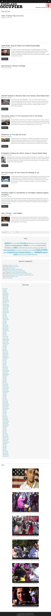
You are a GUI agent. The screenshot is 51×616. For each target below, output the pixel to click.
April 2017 (5, 364)
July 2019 (4, 332)
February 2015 (5, 401)
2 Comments (9, 97)
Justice (12, 247)
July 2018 (4, 346)
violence (36, 254)
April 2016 (5, 381)
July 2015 (4, 394)
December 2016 (6, 370)
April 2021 (5, 315)
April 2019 (5, 335)
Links (19, 247)
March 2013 (5, 433)
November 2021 (6, 311)
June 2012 (5, 446)
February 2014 (5, 418)
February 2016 (5, 384)
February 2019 (5, 336)
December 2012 (6, 437)
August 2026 (5, 288)
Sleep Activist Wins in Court (12, 276)
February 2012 (5, 451)
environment (37, 243)
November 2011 (6, 456)
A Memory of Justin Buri (13, 265)
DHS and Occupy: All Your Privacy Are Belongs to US (20, 172)
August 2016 (5, 375)
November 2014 (6, 405)
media (34, 247)
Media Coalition (38, 247)
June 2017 (5, 361)
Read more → (4, 58)
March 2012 (5, 450)
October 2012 (5, 440)
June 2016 (5, 378)
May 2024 (4, 302)
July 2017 (4, 360)
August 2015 (5, 392)
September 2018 (6, 343)
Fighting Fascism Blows (10, 268)
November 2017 (6, 354)
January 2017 (5, 368)
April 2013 (5, 432)
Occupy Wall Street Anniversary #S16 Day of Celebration (25, 583)
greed (7, 245)
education (28, 243)
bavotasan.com (31, 615)
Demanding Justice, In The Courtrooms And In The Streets (21, 116)
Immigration (7, 247)
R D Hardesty (5, 270)
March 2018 (5, 350)
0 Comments (9, 17)
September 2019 (6, 330)
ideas (26, 245)
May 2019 (4, 333)
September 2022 (6, 307)
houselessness (17, 245)
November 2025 (6, 294)
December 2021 (6, 309)
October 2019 (5, 329)
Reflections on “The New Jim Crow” (13, 134)
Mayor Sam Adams (29, 247)
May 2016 (4, 380)
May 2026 (4, 290)
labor (16, 247)
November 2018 (6, 340)
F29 (40, 243)
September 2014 (6, 408)
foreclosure (44, 243)
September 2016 (6, 374)
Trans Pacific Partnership (22, 254)
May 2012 (4, 447)
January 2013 (5, 436)
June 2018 (5, 347)
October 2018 (5, 342)
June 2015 (5, 395)
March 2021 (5, 316)
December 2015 (6, 387)
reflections (32, 252)
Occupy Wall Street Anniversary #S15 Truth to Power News (25, 607)
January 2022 (5, 308)
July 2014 (4, 411)
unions (29, 254)
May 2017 (4, 363)
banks (18, 243)
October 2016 (5, 373)
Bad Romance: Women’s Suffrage (13, 66)
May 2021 (4, 314)
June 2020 (5, 322)
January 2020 (5, 326)
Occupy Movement (8, 250)
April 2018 (5, 349)
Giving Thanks (9, 277)
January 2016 (5, 385)
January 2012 (5, 453)
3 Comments (9, 117)
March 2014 (5, 416)
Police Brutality (42, 250)
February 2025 (5, 297)
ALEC (12, 243)
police (34, 250)
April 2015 (5, 398)
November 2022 (6, 305)
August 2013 (5, 426)
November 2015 (6, 388)
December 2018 (6, 339)
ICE (23, 245)
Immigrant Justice (33, 245)
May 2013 (4, 430)
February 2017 (5, 367)
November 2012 (6, 439)
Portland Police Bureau (16, 252)
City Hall (23, 243)
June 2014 (5, 412)
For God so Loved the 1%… (25, 489)
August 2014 (5, 409)
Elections (33, 243)
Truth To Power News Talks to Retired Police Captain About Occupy (25, 560)
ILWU (29, 245)
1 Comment (9, 196)
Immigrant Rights (41, 245)
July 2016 (4, 377)
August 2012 (5, 443)
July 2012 (4, 444)
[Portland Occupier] (25, 5)
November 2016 (6, 371)
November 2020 (6, 319)
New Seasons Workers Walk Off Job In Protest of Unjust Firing (19, 273)
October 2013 (5, 423)
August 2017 (5, 359)
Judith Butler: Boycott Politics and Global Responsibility (20, 46)
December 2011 (6, 454)
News (42, 247)
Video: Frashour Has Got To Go (12, 16)
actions (8, 243)
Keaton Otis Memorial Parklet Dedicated (14, 269)
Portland (5, 252)
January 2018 (5, 353)
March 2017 (5, 366)
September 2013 (6, 425)
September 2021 (6, 312)
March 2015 (5, 399)
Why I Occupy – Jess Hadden (11, 213)
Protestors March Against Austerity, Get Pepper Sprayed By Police (25, 512)
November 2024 (6, 301)
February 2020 (5, 325)
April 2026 (5, 291)
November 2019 (6, 328)
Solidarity (38, 252)
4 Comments (9, 136)
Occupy (45, 247)
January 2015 (5, 402)
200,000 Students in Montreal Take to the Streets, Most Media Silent (25, 96)
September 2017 (6, 357)
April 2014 (5, 415)
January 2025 (5, 298)
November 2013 (6, 422)
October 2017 (5, 356)
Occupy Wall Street (24, 250)
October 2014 (5, 406)
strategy (45, 252)
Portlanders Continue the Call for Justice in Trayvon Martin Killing (24, 153)
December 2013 (6, 420)
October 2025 (5, 295)
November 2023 (6, 304)
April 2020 (5, 323)
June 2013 (5, 429)
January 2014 (5, 419)
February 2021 (5, 318)
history (10, 245)
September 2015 (6, 391)
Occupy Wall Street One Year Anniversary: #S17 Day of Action (25, 536)
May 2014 (4, 413)
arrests (15, 243)
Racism (28, 252)
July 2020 (4, 321)
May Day (22, 247)
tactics (16, 254)
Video (32, 254)
